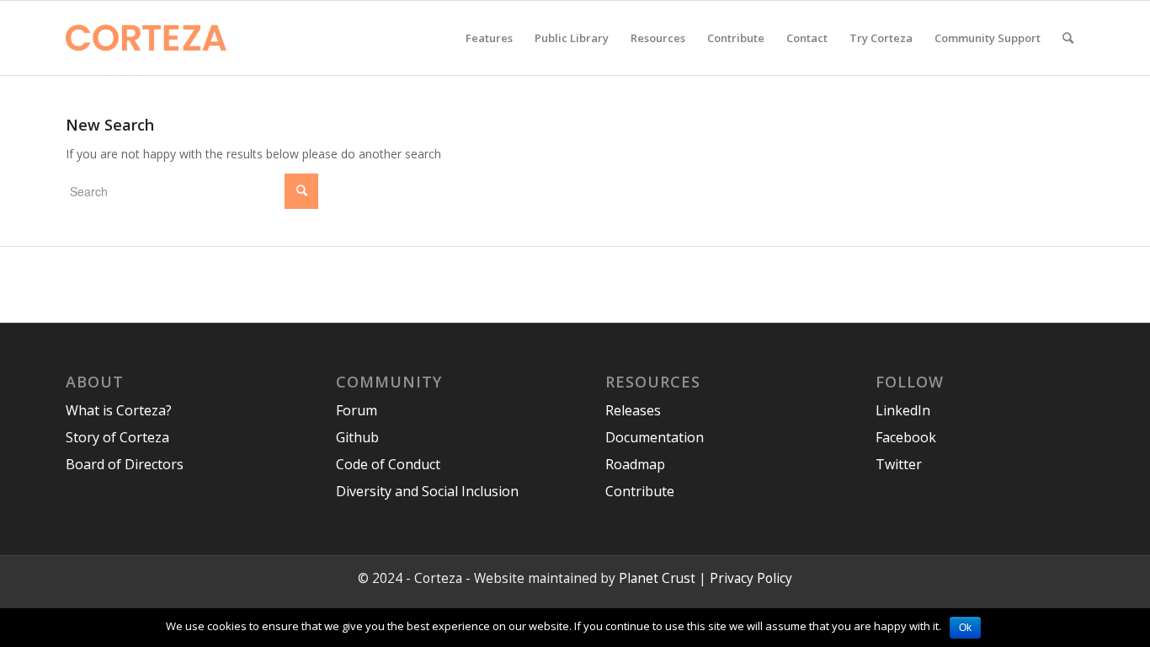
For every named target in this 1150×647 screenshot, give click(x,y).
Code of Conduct (388, 464)
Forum (356, 410)
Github (357, 437)
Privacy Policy (751, 578)
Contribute (639, 491)
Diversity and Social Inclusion (427, 491)
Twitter (899, 464)
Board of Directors (125, 464)
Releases (633, 410)
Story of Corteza (117, 437)
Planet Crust (657, 578)
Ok (965, 628)
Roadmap (635, 464)
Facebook (906, 437)
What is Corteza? (119, 410)
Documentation (654, 437)
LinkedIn (903, 410)
